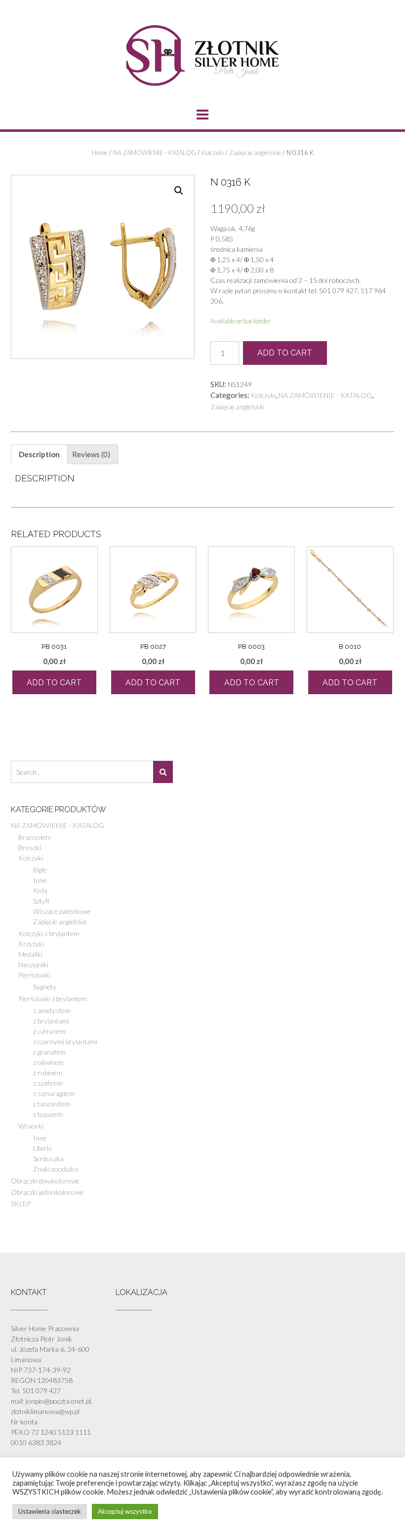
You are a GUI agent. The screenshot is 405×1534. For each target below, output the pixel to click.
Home (100, 153)
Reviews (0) (91, 454)
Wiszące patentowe (62, 911)
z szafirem (48, 1083)
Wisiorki (30, 1126)
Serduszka (48, 1158)
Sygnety (44, 987)
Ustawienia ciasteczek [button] (49, 1511)
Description (39, 454)
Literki (42, 1148)
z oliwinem (48, 1062)
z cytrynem (49, 1031)
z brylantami (51, 1021)
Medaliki (30, 954)
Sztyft (41, 901)
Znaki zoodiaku (55, 1169)
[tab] (39, 454)
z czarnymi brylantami (65, 1041)
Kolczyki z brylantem (48, 933)
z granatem (49, 1052)
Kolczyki (213, 153)
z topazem (48, 1114)
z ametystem (52, 1010)
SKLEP (21, 1203)
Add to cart (284, 352)
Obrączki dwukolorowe (45, 1181)
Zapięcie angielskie (255, 153)
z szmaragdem (54, 1093)
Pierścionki (34, 975)
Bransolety (34, 837)
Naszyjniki (33, 964)
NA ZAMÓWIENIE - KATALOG (154, 153)
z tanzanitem (52, 1104)
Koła (40, 890)
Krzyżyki (31, 944)
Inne (40, 880)
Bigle (40, 869)
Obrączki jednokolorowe (47, 1192)
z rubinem (47, 1072)
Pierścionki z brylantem (52, 998)
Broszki (29, 847)
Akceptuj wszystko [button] (125, 1511)
